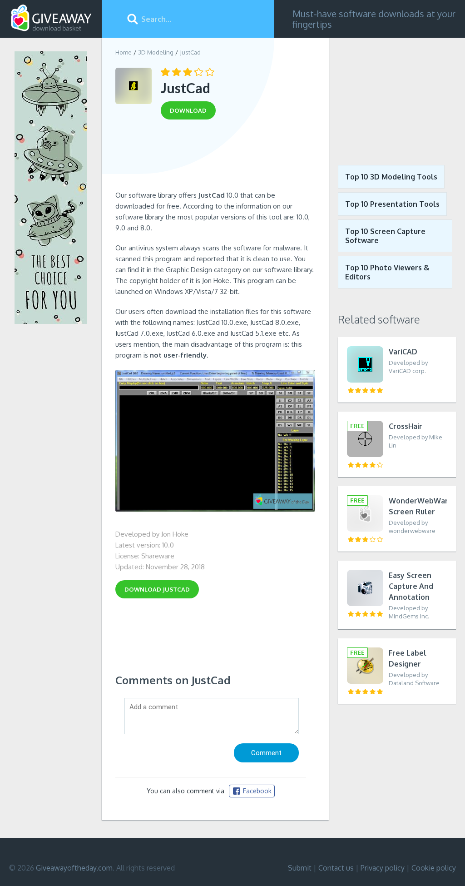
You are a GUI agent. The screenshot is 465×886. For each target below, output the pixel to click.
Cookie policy (433, 867)
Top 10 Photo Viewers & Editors (387, 272)
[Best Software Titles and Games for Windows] (397, 94)
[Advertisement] (215, 158)
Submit (300, 867)
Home (123, 52)
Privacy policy (383, 867)
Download (157, 589)
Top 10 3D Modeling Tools (391, 176)
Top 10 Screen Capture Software (385, 236)
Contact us (336, 867)
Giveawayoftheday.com (74, 867)
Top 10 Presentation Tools (392, 204)
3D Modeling (155, 52)
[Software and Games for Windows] (51, 18)
